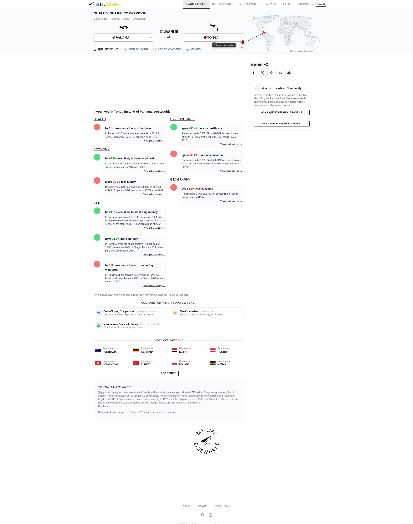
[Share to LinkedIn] (280, 73)
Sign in (321, 4)
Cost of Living (221, 4)
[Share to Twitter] (262, 73)
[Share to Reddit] (289, 73)
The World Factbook (178, 294)
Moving (271, 4)
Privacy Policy (221, 506)
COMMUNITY (305, 4)
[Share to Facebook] (253, 73)
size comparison (167, 412)
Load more (168, 373)
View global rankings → (154, 141)
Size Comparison (248, 4)
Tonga (101, 392)
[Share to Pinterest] (271, 73)
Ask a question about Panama (281, 112)
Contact (201, 506)
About (186, 506)
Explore (286, 4)
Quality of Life (195, 4)
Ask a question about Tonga (282, 123)
